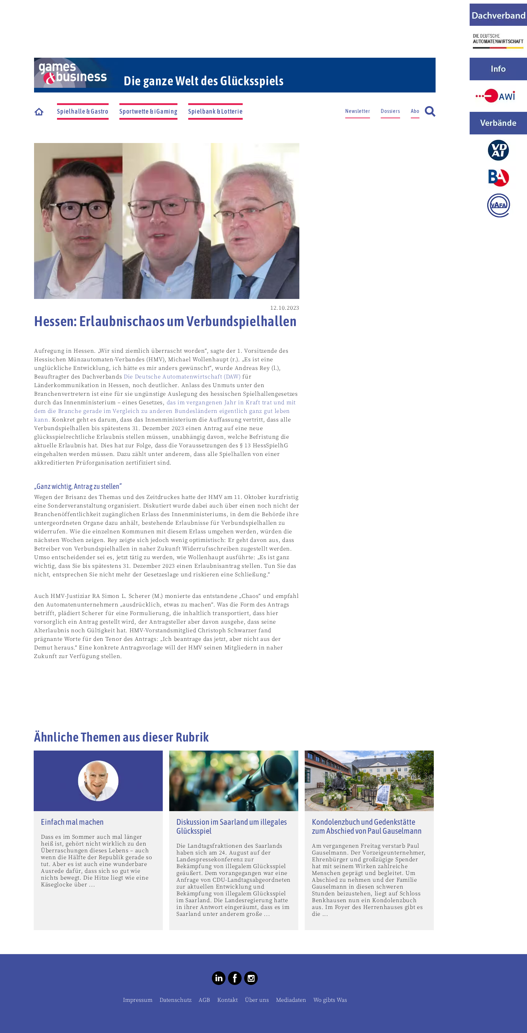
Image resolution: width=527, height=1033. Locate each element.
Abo (415, 111)
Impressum (137, 1000)
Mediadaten (291, 1000)
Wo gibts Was (330, 1000)
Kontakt (227, 1000)
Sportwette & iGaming (148, 111)
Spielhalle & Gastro (83, 111)
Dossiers (390, 111)
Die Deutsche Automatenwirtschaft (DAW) (182, 376)
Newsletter (357, 111)
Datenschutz (175, 1000)
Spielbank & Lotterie (215, 111)
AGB (204, 1000)
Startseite (39, 111)
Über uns (257, 1000)
